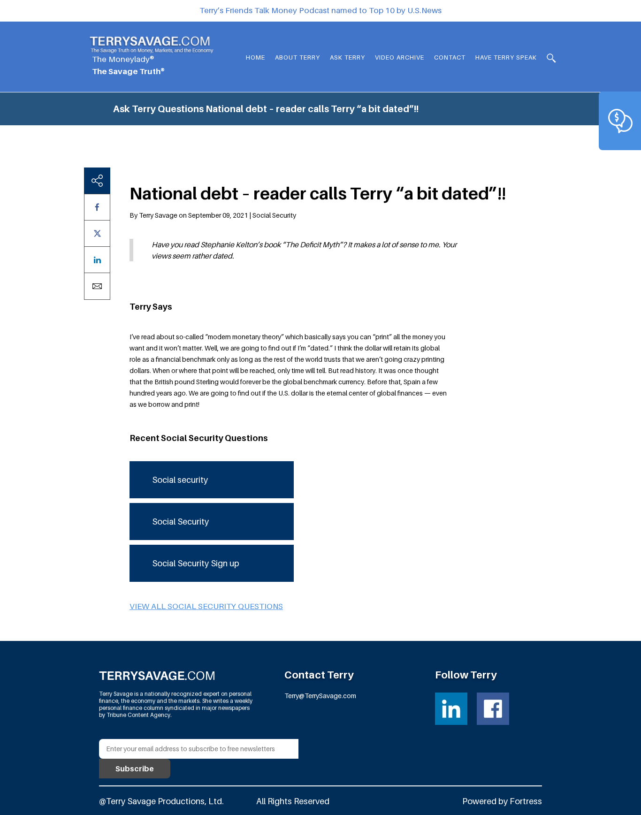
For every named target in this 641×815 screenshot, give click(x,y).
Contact (449, 57)
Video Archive (399, 57)
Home (255, 57)
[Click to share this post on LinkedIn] (97, 260)
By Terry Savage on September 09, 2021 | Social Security (213, 215)
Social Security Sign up (195, 563)
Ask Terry (347, 57)
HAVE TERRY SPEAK (506, 57)
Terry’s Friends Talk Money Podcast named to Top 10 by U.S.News (320, 10)
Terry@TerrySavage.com (320, 696)
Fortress (526, 801)
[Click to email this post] (97, 286)
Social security (180, 480)
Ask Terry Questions (158, 108)
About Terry (297, 57)
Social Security (180, 521)
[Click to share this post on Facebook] (97, 207)
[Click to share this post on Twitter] (97, 233)
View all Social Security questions (206, 606)
